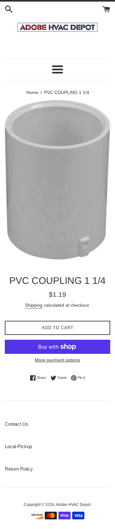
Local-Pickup (18, 446)
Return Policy (19, 469)
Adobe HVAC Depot (73, 504)
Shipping (33, 305)
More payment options (57, 360)
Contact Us (16, 424)
